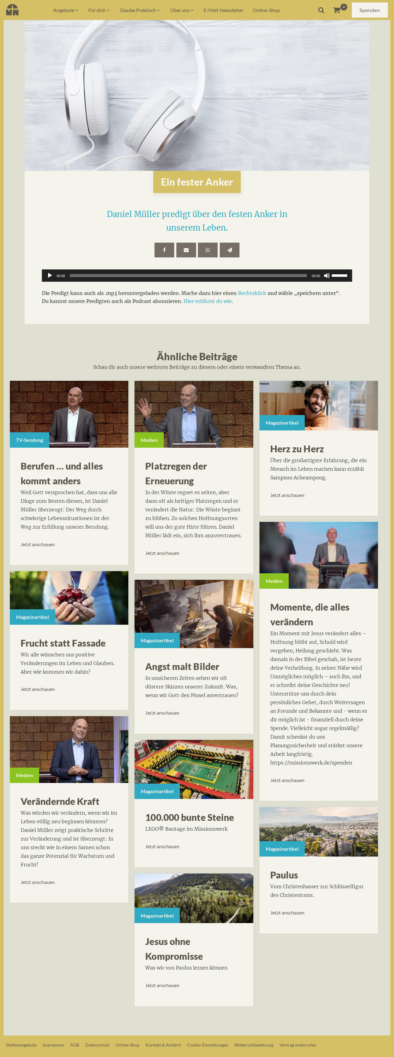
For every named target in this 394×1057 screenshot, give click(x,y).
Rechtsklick (252, 293)
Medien (24, 775)
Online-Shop (127, 1044)
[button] (66, 10)
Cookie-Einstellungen (207, 1044)
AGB (74, 1044)
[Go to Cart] (340, 10)
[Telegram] (229, 250)
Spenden (370, 10)
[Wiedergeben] (50, 275)
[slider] (340, 274)
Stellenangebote (21, 1044)
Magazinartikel (32, 617)
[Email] (186, 250)
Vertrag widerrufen (297, 1044)
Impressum (53, 1044)
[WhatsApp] (208, 250)
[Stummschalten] (327, 275)
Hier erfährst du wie (207, 301)
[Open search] (321, 10)
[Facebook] (164, 250)
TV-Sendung (29, 440)
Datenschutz (97, 1044)
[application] (197, 275)
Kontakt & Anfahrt (163, 1044)
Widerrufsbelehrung (253, 1044)
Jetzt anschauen (38, 544)
